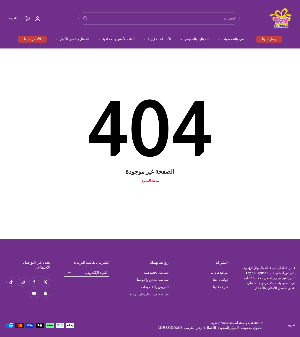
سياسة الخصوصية (156, 272)
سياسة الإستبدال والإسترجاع (149, 294)
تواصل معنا (220, 279)
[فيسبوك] (34, 282)
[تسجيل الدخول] (37, 18)
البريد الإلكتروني (96, 272)
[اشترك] (69, 272)
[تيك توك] (11, 282)
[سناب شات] (45, 293)
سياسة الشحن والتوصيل (152, 279)
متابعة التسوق (150, 180)
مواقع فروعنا (219, 272)
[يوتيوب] (34, 293)
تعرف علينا (220, 287)
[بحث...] (85, 18)
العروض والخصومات (155, 287)
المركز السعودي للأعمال (222, 328)
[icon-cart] (28, 18)
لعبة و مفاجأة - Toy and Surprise (231, 323)
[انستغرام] (22, 282)
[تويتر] (45, 282)
